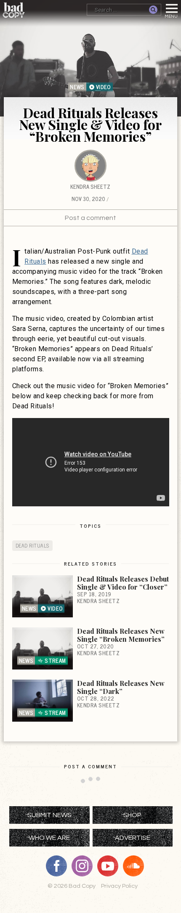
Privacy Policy (119, 886)
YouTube (110, 865)
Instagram (85, 865)
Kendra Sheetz (90, 186)
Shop (132, 815)
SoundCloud (136, 865)
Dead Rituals (32, 545)
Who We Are (49, 837)
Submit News (49, 815)
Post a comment (90, 217)
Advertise (132, 837)
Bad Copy (14, 10)
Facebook (59, 865)
